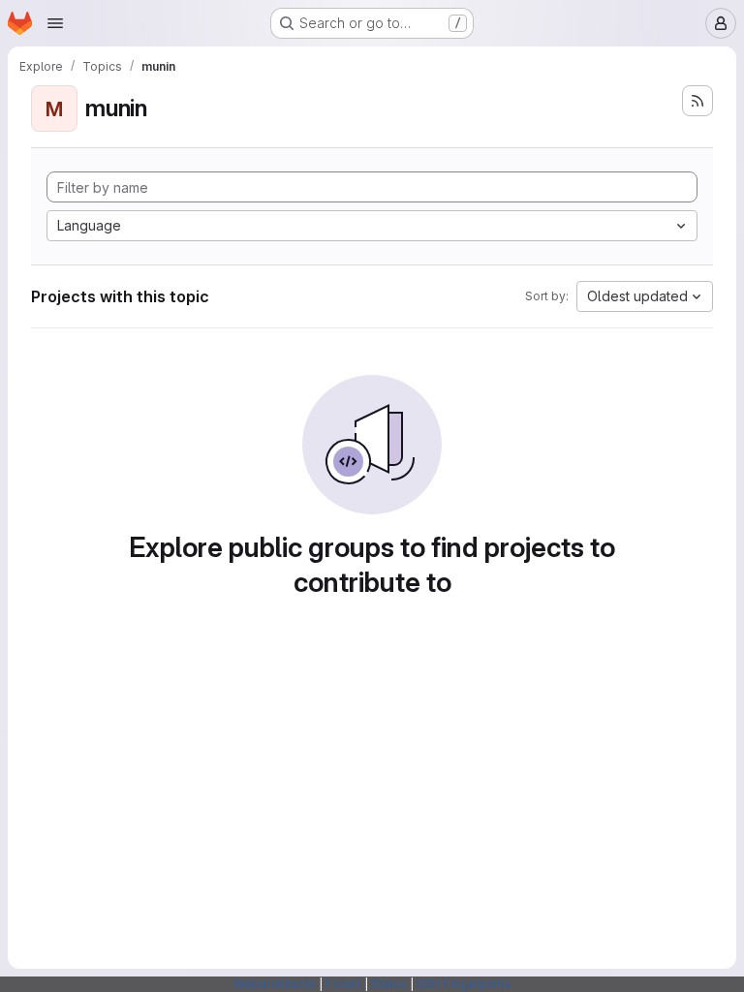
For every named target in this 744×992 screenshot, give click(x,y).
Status (389, 983)
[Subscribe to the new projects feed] (697, 100)
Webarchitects (274, 983)
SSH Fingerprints (464, 983)
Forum (343, 983)
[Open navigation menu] (55, 23)
